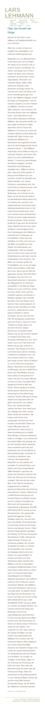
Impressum (16, 701)
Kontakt (36, 699)
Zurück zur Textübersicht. (17, 691)
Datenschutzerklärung (31, 701)
